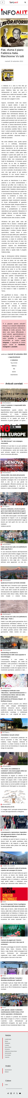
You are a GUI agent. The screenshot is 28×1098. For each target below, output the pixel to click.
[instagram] (11, 1093)
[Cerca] (25, 2)
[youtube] (20, 1093)
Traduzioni (7, 1057)
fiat (14, 368)
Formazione (7, 1049)
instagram (6, 346)
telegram (6, 342)
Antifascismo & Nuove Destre (11, 1051)
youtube (14, 346)
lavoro (14, 371)
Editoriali (7, 1071)
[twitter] (17, 1093)
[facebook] (14, 1093)
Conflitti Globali (8, 1039)
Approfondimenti (14, 357)
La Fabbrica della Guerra (8, 865)
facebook (21, 344)
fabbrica (14, 365)
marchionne (14, 374)
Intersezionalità (8, 1053)
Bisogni (4, 901)
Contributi (7, 1045)
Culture (6, 1084)
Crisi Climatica (8, 1055)
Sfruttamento (5, 506)
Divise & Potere (8, 1047)
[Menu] (3, 2)
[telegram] (8, 1093)
